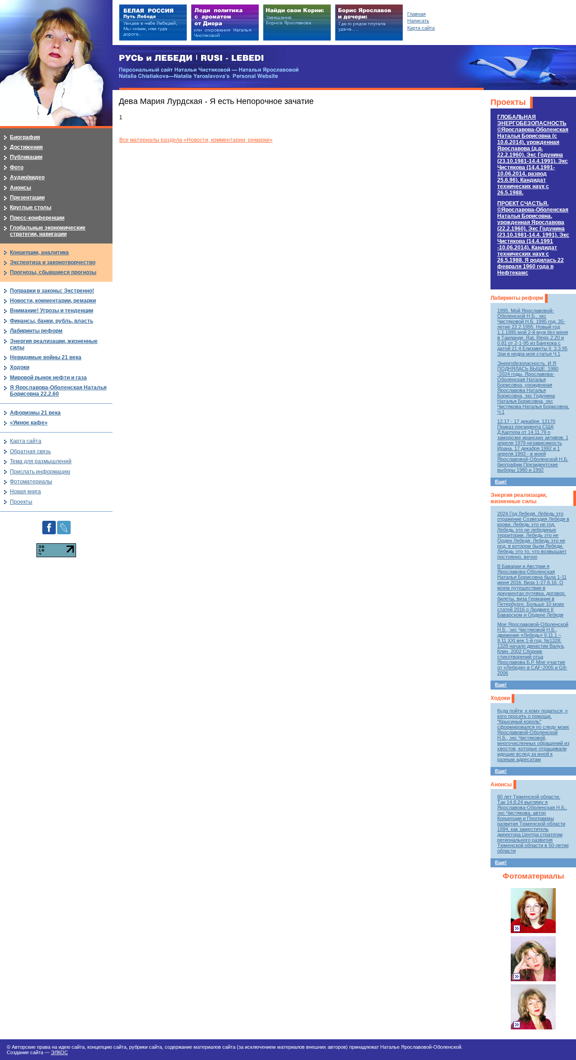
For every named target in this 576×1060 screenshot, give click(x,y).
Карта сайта (25, 441)
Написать (418, 20)
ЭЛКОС (59, 1052)
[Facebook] (49, 524)
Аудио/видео (27, 177)
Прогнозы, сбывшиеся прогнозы (53, 272)
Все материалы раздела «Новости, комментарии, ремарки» (196, 140)
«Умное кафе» (29, 422)
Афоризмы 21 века (35, 413)
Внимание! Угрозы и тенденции (51, 310)
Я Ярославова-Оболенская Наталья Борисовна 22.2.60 (58, 390)
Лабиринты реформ (516, 298)
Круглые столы (30, 207)
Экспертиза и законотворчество (52, 262)
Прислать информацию (40, 472)
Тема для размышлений (41, 461)
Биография (25, 137)
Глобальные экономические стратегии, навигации (48, 231)
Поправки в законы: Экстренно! (52, 291)
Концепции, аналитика (39, 252)
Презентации (27, 197)
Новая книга (25, 491)
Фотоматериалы (533, 876)
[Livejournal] (64, 524)
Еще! (501, 481)
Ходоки (500, 698)
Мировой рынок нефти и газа (48, 377)
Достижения (26, 147)
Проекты (508, 102)
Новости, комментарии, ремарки (53, 301)
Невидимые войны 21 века (45, 357)
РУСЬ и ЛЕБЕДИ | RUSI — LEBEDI (191, 58)
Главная (416, 14)
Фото (16, 167)
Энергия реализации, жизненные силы (518, 498)
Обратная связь (30, 451)
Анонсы (501, 784)
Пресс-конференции (37, 218)
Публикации (26, 157)
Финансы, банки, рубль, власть (51, 321)
